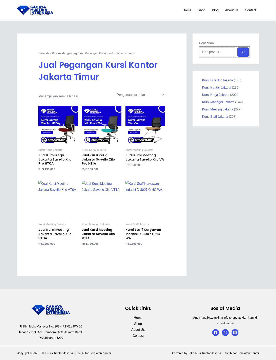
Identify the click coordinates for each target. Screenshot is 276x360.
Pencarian (206, 43)
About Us (231, 10)
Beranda (44, 53)
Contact (250, 10)
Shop (201, 10)
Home (187, 10)
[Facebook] (215, 332)
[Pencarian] (243, 52)
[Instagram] (235, 332)
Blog (215, 10)
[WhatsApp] (225, 332)
